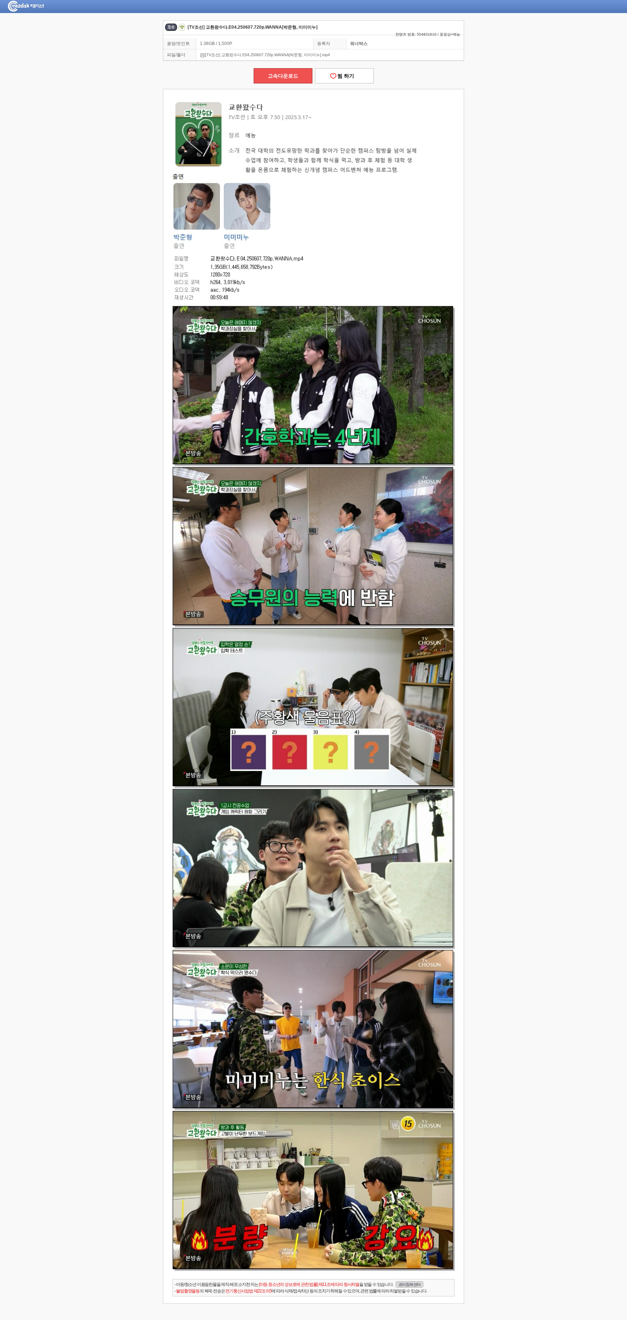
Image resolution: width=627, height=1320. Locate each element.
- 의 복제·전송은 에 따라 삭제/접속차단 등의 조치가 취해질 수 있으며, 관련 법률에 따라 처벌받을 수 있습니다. (301, 1291)
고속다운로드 (283, 76)
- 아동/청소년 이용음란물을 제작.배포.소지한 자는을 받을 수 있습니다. (298, 1284)
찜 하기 (344, 76)
